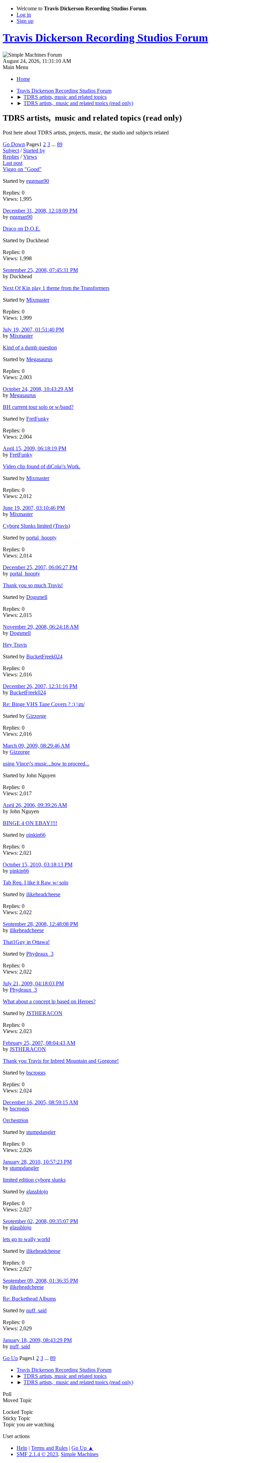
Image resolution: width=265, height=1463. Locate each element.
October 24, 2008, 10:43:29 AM (38, 389)
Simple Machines (79, 1454)
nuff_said (36, 1310)
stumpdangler (41, 1132)
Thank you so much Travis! (33, 585)
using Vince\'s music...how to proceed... (46, 764)
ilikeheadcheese (43, 894)
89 (59, 144)
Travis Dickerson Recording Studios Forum (105, 37)
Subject (11, 150)
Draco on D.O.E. (21, 229)
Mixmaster (37, 300)
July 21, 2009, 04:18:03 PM (33, 983)
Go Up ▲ (82, 1448)
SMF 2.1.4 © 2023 (37, 1454)
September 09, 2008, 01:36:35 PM (40, 1281)
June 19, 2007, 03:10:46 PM (34, 508)
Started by (34, 150)
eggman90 (37, 181)
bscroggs (36, 1073)
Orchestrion (15, 1120)
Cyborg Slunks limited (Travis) (36, 526)
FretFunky (37, 419)
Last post (12, 163)
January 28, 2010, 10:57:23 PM (37, 1162)
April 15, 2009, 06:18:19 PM (34, 448)
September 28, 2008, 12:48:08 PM (40, 924)
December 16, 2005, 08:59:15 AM (40, 1102)
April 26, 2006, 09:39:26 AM (35, 805)
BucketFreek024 (44, 656)
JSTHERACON (44, 1013)
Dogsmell (36, 597)
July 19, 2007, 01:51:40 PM (33, 329)
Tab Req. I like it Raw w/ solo (35, 882)
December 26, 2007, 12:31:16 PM (40, 686)
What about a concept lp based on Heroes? (49, 1001)
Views (30, 157)
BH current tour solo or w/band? (38, 407)
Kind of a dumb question (30, 347)
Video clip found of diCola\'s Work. (41, 466)
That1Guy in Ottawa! (26, 942)
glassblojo (37, 1191)
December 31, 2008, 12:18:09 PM (40, 211)
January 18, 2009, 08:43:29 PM (37, 1340)
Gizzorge (36, 716)
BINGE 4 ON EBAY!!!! (30, 823)
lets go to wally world (26, 1239)
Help (22, 1448)
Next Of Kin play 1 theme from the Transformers (56, 288)
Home (23, 79)
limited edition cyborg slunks (34, 1180)
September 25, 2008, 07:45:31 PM (40, 270)
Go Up (10, 1358)
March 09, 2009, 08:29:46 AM (36, 746)
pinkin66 (36, 835)
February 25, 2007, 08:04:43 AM (39, 1043)
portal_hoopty (41, 538)
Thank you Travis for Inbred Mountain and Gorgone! (61, 1061)
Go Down (14, 144)
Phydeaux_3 (39, 954)
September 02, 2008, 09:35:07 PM (40, 1221)
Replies (11, 157)
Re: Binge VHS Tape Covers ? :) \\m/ (44, 704)
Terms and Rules (49, 1448)
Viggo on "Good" (22, 169)
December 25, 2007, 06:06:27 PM (40, 567)
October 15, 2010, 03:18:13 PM (37, 865)
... (54, 144)
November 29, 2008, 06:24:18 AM (41, 627)
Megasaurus (39, 359)
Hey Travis (15, 645)
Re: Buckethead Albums (29, 1299)
